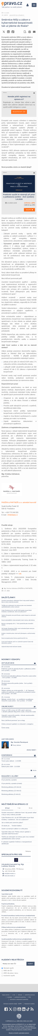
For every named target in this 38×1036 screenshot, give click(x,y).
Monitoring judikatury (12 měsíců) (11, 790)
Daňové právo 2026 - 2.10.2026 (11, 765)
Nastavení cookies (29, 1003)
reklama (20, 995)
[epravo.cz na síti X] (10, 1009)
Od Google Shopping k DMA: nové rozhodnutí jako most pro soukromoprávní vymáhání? (18, 629)
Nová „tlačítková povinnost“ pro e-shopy (13, 720)
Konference (7, 755)
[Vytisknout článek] (29, 32)
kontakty (9, 997)
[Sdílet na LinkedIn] (8, 32)
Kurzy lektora (17, 745)
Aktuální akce (8, 663)
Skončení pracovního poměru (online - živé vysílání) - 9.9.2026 (17, 683)
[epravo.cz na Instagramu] (15, 1009)
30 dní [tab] (30, 808)
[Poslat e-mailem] (34, 32)
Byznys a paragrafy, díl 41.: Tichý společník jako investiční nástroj (17, 624)
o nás (13, 995)
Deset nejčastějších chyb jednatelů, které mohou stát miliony (18, 620)
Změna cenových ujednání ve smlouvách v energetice (17, 724)
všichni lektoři (31, 750)
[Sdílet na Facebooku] (13, 32)
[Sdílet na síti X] (4, 32)
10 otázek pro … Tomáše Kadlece (11, 825)
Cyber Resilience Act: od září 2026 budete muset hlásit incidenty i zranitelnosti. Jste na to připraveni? (17, 611)
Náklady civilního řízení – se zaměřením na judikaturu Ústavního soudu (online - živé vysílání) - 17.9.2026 (17, 699)
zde (20, 574)
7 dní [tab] (19, 808)
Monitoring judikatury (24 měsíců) (11, 787)
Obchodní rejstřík (9, 968)
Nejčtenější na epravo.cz (15, 804)
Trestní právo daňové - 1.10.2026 (11, 760)
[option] (19, 744)
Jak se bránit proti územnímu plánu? (12, 822)
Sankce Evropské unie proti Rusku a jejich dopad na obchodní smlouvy (19, 616)
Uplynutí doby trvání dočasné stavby (11, 646)
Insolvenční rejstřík (9, 975)
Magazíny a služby (10, 776)
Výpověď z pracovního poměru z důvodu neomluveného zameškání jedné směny (18, 716)
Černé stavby (5, 727)
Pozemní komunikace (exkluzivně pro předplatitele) (18, 915)
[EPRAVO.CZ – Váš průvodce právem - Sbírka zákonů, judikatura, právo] (12, 5)
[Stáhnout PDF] (25, 32)
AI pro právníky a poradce (9, 780)
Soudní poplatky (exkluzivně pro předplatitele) (17, 939)
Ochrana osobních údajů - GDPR (12, 1003)
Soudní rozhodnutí (12, 890)
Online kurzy (7, 706)
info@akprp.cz (12, 515)
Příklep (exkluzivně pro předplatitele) (14, 927)
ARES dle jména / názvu (11, 973)
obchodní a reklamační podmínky (19, 999)
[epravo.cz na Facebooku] (6, 1009)
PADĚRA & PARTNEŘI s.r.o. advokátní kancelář (19, 502)
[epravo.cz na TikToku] (27, 1009)
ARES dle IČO (8, 970)
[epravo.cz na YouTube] (19, 1009)
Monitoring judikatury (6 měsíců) (11, 794)
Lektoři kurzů (8, 739)
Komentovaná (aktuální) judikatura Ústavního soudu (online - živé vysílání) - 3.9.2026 (19, 675)
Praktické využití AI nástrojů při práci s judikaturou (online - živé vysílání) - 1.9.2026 (19, 668)
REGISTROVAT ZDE (19, 112)
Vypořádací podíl (7, 894)
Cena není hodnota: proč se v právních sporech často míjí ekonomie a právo (17, 642)
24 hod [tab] (7, 808)
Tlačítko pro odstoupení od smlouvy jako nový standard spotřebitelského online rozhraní (17, 606)
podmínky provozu (30, 995)
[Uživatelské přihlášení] (27, 5)
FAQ (29, 997)
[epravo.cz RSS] (32, 1009)
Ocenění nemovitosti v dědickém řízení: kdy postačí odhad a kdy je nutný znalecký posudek (18, 601)
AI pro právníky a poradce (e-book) (12, 783)
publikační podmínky (20, 997)
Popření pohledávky (8, 904)
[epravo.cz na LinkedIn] (23, 1009)
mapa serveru (6, 995)
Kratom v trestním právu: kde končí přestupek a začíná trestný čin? (18, 634)
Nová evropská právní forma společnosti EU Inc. (15, 638)
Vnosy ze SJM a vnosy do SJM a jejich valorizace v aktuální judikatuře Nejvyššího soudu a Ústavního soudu (19, 710)
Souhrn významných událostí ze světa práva (15, 828)
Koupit (29, 210)
